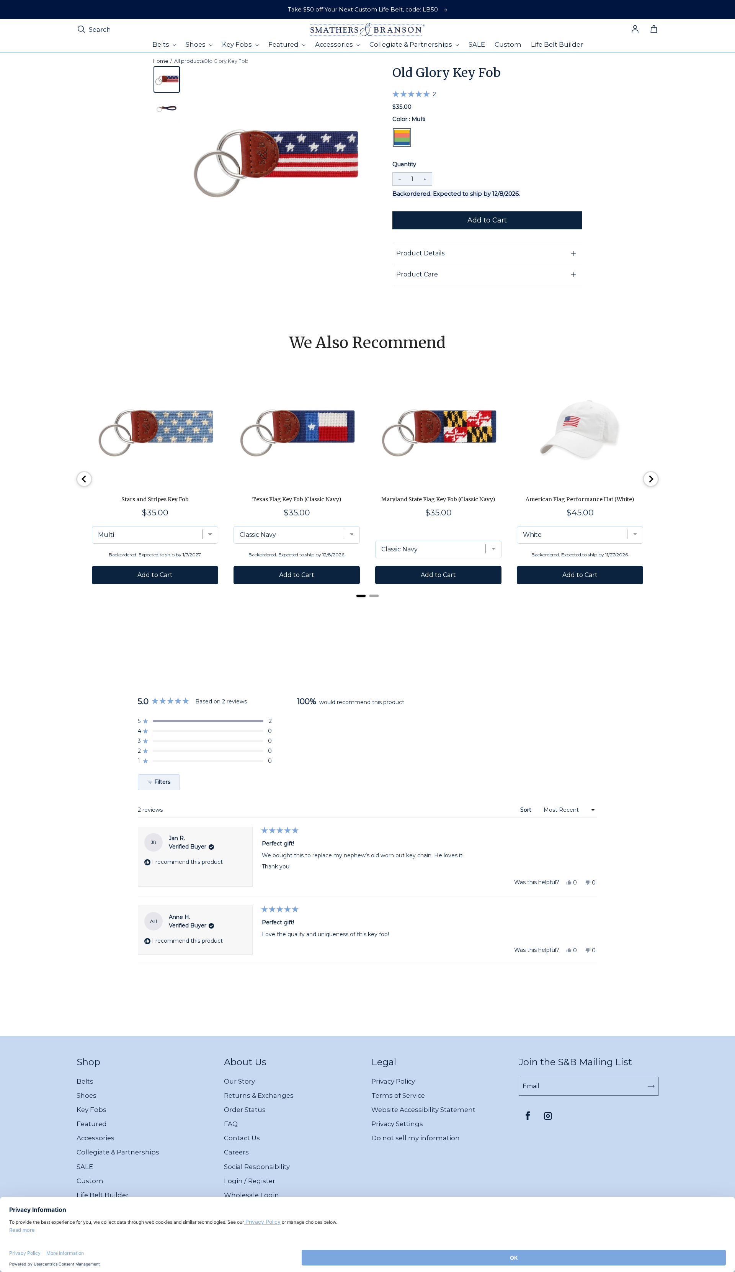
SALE (85, 1167)
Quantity (404, 164)
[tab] (361, 596)
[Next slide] (650, 479)
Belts (85, 1081)
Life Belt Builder (103, 1195)
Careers (236, 1152)
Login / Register (249, 1181)
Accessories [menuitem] (334, 44)
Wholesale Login (251, 1195)
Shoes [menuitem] (196, 44)
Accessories (95, 1138)
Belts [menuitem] (161, 44)
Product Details (420, 253)
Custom (90, 1181)
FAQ (231, 1124)
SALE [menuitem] (477, 44)
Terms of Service (398, 1095)
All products (189, 61)
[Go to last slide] (84, 479)
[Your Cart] (653, 29)
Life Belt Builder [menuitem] (557, 44)
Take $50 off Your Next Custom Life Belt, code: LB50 (363, 9)
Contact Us (242, 1138)
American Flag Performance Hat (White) (580, 499)
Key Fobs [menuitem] (237, 44)
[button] (414, 93)
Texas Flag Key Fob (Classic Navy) (296, 499)
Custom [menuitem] (508, 44)
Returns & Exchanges (259, 1095)
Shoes (86, 1095)
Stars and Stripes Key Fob (155, 499)
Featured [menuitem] (284, 44)
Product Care (417, 274)
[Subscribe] (651, 1086)
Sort (526, 809)
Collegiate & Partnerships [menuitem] (411, 44)
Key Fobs (91, 1109)
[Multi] (402, 137)
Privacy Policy (393, 1081)
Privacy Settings (397, 1124)
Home (160, 61)
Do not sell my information (415, 1138)
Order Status (245, 1109)
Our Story (239, 1081)
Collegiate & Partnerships (118, 1152)
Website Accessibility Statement (423, 1109)
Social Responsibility (257, 1167)
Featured (92, 1124)
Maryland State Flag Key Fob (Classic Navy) (438, 499)
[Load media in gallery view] (167, 79)
